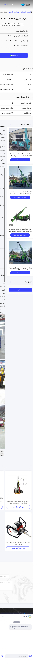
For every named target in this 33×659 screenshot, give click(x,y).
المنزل (14, 5)
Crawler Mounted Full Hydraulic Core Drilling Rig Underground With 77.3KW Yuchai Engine (20, 156)
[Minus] (2, 616)
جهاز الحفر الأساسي (14, 12)
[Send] (2, 656)
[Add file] (30, 656)
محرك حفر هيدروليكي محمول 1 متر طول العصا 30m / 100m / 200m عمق (18, 502)
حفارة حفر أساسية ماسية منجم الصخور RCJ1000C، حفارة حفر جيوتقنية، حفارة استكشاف (21, 193)
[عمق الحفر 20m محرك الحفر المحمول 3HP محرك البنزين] (18, 526)
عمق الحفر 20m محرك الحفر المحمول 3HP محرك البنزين (18, 543)
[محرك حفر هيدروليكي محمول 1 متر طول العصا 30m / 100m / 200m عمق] (18, 485)
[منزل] (25, 4)
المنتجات (5, 5)
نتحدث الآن (15, 55)
